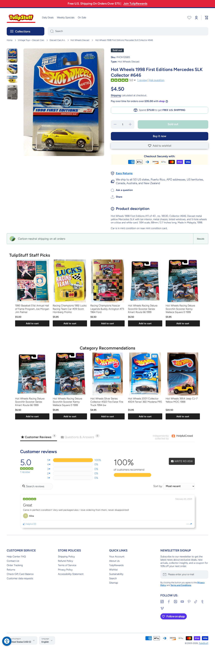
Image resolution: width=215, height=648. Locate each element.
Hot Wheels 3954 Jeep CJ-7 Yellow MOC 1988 (182, 400)
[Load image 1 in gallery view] (12, 55)
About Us (114, 560)
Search (113, 578)
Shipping (116, 95)
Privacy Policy (65, 569)
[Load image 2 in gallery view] (12, 69)
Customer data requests (20, 578)
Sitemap (113, 582)
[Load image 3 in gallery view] (12, 79)
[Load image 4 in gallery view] (12, 92)
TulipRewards (116, 565)
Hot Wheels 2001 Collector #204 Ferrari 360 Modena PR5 (145, 400)
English (45, 641)
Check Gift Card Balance (20, 574)
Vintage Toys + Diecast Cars (31, 40)
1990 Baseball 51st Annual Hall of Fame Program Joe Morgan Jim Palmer (32, 309)
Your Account (116, 556)
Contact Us (13, 560)
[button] (159, 145)
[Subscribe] (204, 574)
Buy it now (159, 136)
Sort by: (158, 486)
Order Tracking (15, 565)
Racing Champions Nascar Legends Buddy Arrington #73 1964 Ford (107, 309)
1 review (142, 80)
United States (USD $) (20, 641)
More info (200, 238)
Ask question (156, 80)
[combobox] (128, 31)
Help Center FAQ (16, 556)
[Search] (51, 31)
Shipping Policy (66, 556)
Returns (11, 569)
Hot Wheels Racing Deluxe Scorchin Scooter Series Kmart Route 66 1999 (142, 309)
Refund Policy (65, 560)
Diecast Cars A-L (57, 40)
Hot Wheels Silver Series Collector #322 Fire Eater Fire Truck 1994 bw (106, 402)
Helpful (29, 524)
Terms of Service (67, 565)
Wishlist (113, 569)
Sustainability (116, 574)
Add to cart (32, 323)
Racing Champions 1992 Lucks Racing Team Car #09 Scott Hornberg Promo (70, 309)
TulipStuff (203, 643)
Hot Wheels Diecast (80, 40)
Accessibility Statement (70, 574)
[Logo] (21, 17)
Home (9, 40)
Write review (183, 461)
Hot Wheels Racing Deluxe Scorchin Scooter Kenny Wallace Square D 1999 (180, 309)
